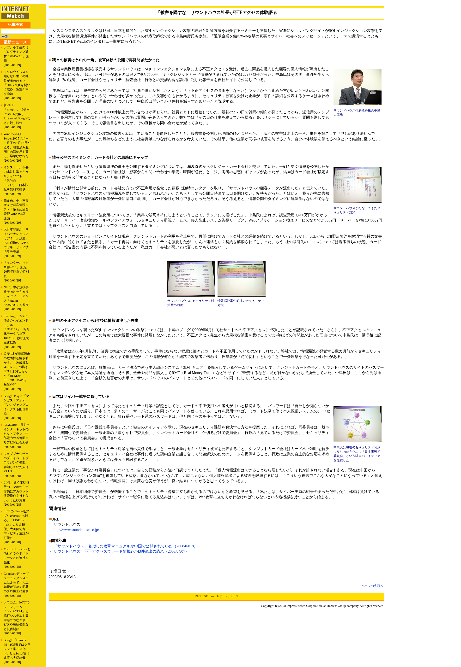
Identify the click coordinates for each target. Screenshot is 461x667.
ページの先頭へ (372, 586)
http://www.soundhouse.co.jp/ (76, 530)
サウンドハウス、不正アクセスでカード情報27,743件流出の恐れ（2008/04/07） (121, 551)
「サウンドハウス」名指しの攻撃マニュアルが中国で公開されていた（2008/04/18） (126, 546)
